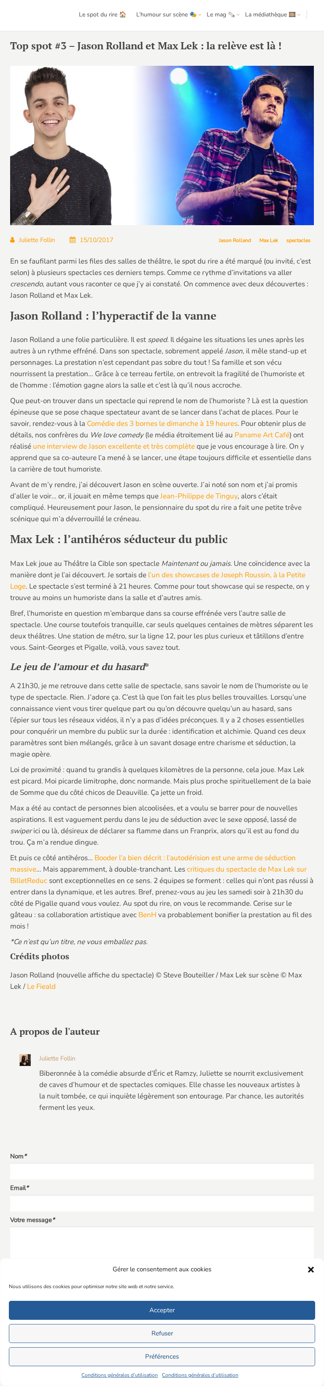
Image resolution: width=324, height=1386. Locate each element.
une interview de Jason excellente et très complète (114, 446)
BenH (147, 915)
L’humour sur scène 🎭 (166, 15)
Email (19, 1188)
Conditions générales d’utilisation (119, 1375)
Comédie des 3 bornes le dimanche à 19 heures (162, 423)
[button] (311, 1269)
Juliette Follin (37, 240)
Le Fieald (41, 986)
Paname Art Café (262, 435)
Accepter (162, 1310)
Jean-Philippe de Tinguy (199, 496)
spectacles (298, 240)
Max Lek (268, 240)
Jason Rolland (235, 240)
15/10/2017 (96, 240)
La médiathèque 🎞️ (270, 15)
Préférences (162, 1356)
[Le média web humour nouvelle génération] (31, 16)
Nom (18, 1156)
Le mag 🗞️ (221, 15)
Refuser (162, 1333)
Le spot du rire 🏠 (102, 15)
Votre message (32, 1220)
